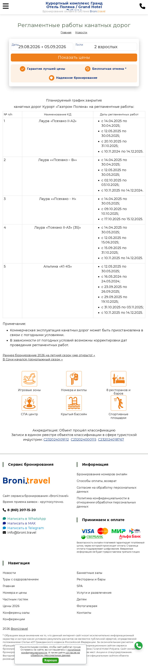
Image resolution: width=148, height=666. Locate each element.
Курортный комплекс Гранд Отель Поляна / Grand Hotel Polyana (74, 6)
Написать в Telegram (25, 528)
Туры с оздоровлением (21, 579)
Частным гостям (15, 599)
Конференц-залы (16, 612)
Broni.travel (19, 628)
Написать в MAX (21, 523)
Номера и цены (15, 592)
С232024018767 (111, 440)
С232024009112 (56, 440)
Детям (82, 599)
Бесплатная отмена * (109, 68)
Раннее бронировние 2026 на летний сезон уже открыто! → (49, 355)
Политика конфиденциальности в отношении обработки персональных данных (106, 502)
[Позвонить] (142, 6)
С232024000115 (83, 440)
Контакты (84, 612)
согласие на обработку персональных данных (55, 654)
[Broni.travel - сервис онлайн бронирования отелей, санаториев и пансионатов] (26, 480)
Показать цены (74, 57)
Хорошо (50, 660)
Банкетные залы (89, 573)
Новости (81, 32)
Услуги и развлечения (94, 592)
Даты (15, 44)
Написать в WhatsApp (26, 519)
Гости (79, 44)
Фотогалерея (87, 606)
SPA (79, 586)
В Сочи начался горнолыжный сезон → (33, 359)
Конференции (14, 619)
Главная (66, 32)
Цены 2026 (11, 606)
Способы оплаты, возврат (97, 481)
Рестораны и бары (91, 579)
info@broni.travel (21, 533)
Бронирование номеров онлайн (102, 474)
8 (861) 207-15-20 (21, 510)
